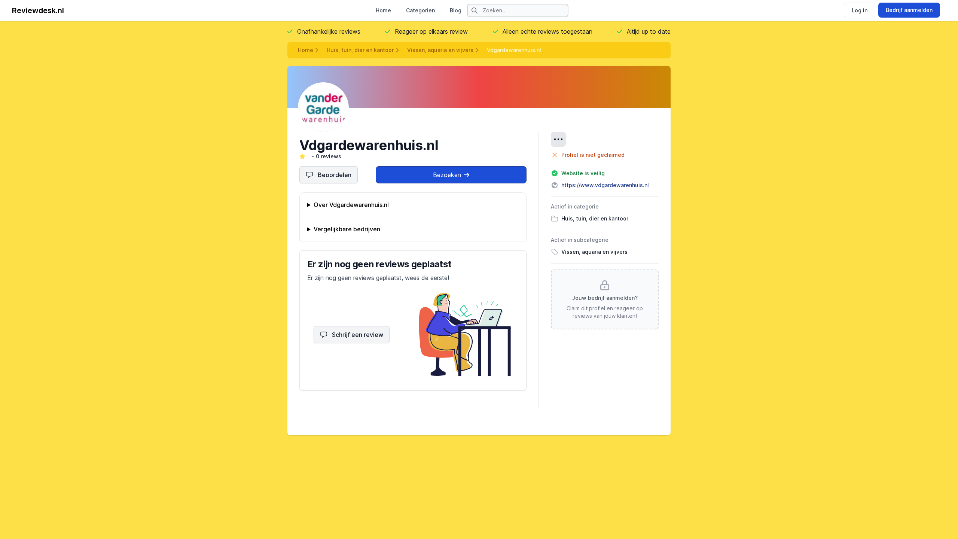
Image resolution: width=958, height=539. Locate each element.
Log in (859, 10)
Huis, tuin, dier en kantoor (360, 50)
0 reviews (328, 156)
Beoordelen (334, 175)
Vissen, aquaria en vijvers (440, 50)
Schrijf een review (357, 334)
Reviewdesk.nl (38, 10)
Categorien (420, 10)
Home (383, 10)
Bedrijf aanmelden (909, 10)
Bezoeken (447, 175)
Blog (455, 10)
